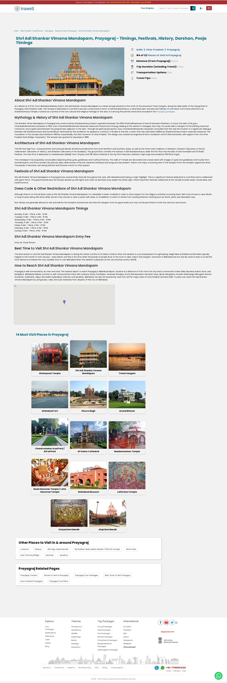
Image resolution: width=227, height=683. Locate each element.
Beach (74, 640)
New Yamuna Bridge (29, 555)
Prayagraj (49, 31)
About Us (47, 667)
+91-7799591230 (176, 667)
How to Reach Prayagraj (31, 581)
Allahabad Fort (50, 411)
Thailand (127, 630)
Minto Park (131, 549)
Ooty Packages (104, 630)
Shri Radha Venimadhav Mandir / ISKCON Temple (97, 549)
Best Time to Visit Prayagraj (117, 575)
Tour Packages (49, 628)
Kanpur (38, 549)
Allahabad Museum (88, 492)
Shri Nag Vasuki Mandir (58, 549)
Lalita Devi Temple (127, 492)
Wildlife (74, 633)
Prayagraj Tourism (28, 575)
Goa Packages (103, 633)
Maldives (127, 643)
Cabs (47, 639)
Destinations (50, 633)
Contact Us (59, 667)
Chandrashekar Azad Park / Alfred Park (50, 450)
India (16, 31)
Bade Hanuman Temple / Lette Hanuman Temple (49, 490)
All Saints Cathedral (88, 451)
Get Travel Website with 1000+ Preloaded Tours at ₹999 (129, 2)
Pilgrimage (76, 637)
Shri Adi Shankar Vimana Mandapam (88, 372)
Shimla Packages (105, 637)
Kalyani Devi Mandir (69, 529)
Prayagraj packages (166, 111)
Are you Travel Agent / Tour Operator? (91, 2)
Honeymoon (76, 626)
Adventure (75, 647)
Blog (47, 646)
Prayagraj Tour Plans (58, 581)
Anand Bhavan (127, 411)
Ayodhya (64, 555)
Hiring (104, 667)
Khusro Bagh (88, 411)
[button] (64, 302)
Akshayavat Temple (50, 373)
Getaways (49, 636)
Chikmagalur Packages (107, 650)
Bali (125, 633)
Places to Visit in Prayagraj (66, 31)
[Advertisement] (113, 22)
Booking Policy (85, 667)
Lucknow (24, 549)
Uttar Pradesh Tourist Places (31, 31)
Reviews (71, 667)
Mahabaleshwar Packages (104, 645)
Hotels (48, 643)
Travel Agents (117, 667)
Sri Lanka (127, 626)
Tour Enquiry (147, 8)
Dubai (126, 637)
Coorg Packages (104, 626)
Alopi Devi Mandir (108, 529)
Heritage (75, 643)
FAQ (96, 667)
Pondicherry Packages (107, 640)
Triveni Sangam (127, 373)
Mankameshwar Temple (127, 451)
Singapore (128, 640)
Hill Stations (76, 630)
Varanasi (49, 555)
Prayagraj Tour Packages (86, 575)
